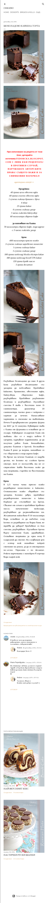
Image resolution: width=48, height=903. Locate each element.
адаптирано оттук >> (24, 182)
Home (6, 12)
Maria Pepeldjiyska (17, 662)
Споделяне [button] (8, 622)
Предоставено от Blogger (26, 896)
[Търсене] (43, 3)
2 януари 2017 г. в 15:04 (34, 662)
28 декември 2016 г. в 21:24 (32, 648)
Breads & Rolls (27, 12)
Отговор (13, 658)
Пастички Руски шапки (19, 854)
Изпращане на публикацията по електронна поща (23, 625)
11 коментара (18, 792)
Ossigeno (9, 8)
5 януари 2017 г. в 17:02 (31, 677)
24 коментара (18, 859)
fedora (19, 648)
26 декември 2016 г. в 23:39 (25, 637)
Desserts (14, 12)
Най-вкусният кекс (16, 788)
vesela (12, 637)
